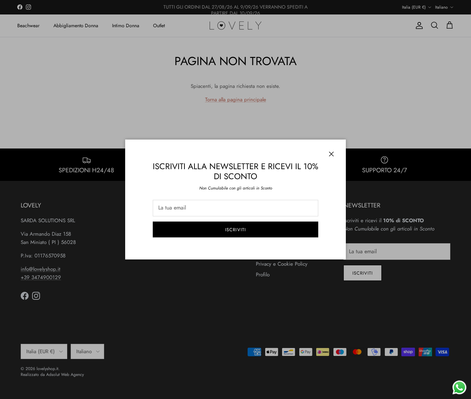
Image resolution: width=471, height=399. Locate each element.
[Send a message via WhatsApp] (459, 387)
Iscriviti (235, 229)
